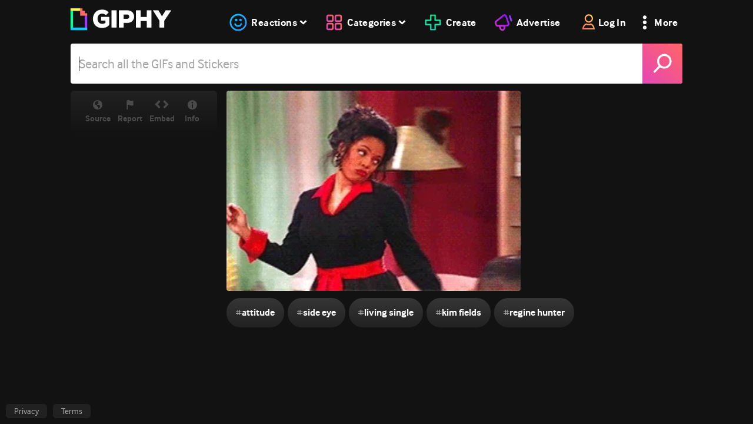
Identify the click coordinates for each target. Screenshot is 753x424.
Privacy (26, 411)
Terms (71, 411)
